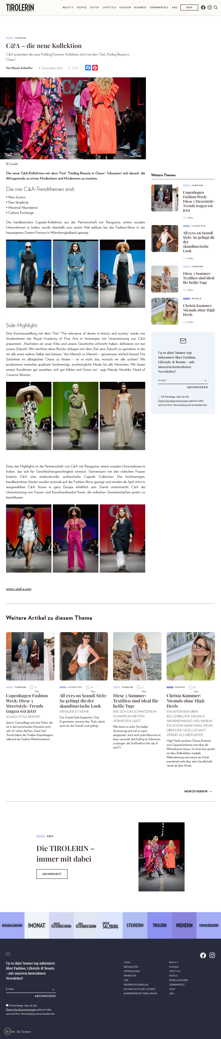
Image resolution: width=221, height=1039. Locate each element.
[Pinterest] (95, 68)
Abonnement (52, 874)
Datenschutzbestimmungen (173, 400)
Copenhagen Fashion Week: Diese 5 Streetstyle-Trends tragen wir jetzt (199, 201)
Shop (189, 8)
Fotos (94, 8)
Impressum (130, 976)
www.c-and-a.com (18, 589)
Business (140, 8)
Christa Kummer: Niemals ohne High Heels (199, 310)
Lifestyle (109, 8)
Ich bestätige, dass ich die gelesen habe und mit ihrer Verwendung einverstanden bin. (182, 400)
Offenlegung (132, 971)
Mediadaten (131, 967)
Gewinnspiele (159, 8)
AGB (126, 980)
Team (127, 962)
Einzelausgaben (178, 980)
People (82, 8)
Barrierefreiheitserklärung (140, 994)
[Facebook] (88, 68)
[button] (7, 1031)
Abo (175, 8)
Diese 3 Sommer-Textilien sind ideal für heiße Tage (198, 277)
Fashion (125, 8)
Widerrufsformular (136, 985)
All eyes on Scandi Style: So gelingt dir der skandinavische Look (199, 241)
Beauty (68, 8)
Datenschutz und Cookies (139, 989)
